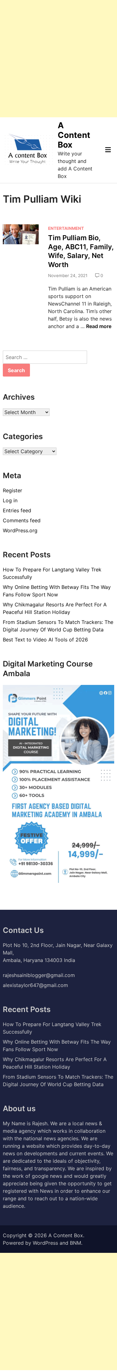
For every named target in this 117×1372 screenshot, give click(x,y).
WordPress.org (20, 530)
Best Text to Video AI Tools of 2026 (45, 639)
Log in (10, 500)
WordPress (45, 1243)
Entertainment (66, 228)
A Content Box (74, 134)
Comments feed (22, 520)
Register (12, 490)
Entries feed (17, 510)
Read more (98, 326)
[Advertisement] (58, 58)
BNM (75, 1243)
